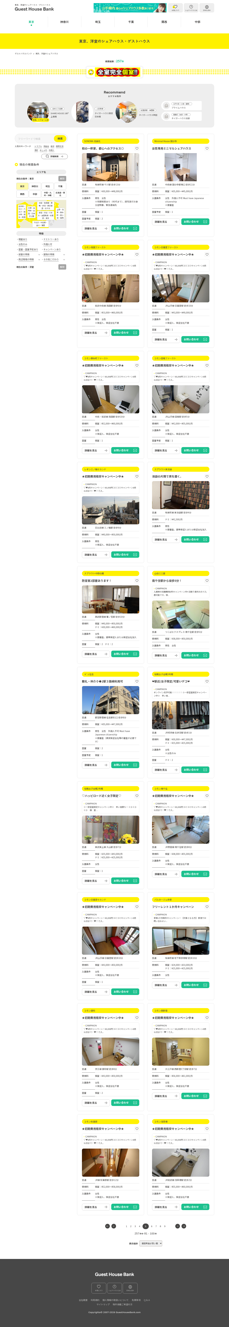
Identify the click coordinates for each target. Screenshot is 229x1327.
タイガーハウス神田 (148, 114)
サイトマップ (103, 1304)
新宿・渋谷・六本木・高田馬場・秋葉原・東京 (45, 215)
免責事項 (136, 1300)
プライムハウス (179, 107)
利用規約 (95, 1300)
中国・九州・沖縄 (47, 194)
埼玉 (98, 22)
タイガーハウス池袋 (181, 118)
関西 (164, 22)
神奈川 (64, 22)
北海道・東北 (60, 194)
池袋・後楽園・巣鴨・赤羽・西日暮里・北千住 (45, 205)
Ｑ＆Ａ (147, 1300)
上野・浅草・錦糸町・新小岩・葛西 (60, 213)
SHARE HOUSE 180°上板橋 (60, 115)
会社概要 (83, 1300)
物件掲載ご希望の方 (122, 1304)
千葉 (131, 22)
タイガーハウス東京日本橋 (104, 115)
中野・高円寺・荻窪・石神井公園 (31, 212)
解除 (62, 178)
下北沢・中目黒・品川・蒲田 (40, 224)
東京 (31, 22)
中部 (197, 22)
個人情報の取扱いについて (116, 1300)
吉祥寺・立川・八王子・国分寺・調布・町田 (22, 211)
